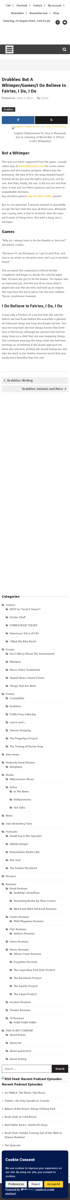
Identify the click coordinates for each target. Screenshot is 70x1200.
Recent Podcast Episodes (22, 1084)
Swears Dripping (20, 730)
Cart (8, 5)
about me (16, 1043)
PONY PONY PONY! (25, 1022)
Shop (56, 13)
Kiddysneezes (22, 799)
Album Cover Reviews (27, 954)
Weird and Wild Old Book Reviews (35, 909)
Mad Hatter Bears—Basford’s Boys (26, 1125)
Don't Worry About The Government (32, 654)
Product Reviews (20, 1002)
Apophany (16, 767)
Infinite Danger (19, 844)
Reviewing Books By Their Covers (35, 901)
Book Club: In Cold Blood (20, 1117)
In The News (21, 791)
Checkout (21, 5)
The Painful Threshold (23, 868)
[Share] (18, 120)
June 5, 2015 (25, 98)
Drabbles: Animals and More (42, 389)
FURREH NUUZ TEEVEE (24, 625)
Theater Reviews (20, 1010)
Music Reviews (19, 949)
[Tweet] (51, 120)
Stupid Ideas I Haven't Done (27, 678)
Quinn (44, 98)
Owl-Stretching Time (19, 823)
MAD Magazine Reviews (29, 921)
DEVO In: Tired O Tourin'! (25, 609)
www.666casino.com (32, 166)
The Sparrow (12, 1145)
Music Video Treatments (25, 670)
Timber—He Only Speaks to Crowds (26, 1101)
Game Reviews (19, 941)
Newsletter (17, 13)
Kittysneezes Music (22, 779)
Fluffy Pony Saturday (23, 714)
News (9, 815)
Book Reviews (18, 888)
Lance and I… (18, 722)
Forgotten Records (25, 962)
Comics (10, 605)
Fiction (10, 694)
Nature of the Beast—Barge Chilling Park (29, 1109)
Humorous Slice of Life (24, 633)
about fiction (18, 1035)
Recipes (11, 876)
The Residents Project (27, 978)
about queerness (20, 1051)
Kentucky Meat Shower (20, 762)
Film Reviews (18, 929)
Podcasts (11, 832)
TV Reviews (17, 1018)
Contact (37, 5)
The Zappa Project (25, 994)
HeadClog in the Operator (26, 836)
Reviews (11, 884)
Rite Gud (15, 860)
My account (54, 5)
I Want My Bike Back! (23, 641)
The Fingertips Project (24, 738)
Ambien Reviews (24, 933)
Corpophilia (17, 698)
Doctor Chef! (17, 617)
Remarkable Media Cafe (25, 852)
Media (9, 775)
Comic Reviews (19, 917)
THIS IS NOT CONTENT (19, 1030)
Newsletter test (38, 13)
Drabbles (8, 109)
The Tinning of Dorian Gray (26, 746)
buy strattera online (40, 196)
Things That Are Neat (23, 686)
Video (13, 787)
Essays (10, 649)
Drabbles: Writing (20, 380)
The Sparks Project (26, 986)
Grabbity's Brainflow (26, 893)
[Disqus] (35, 446)
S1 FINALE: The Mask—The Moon (24, 1093)
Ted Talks (19, 807)
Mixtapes (15, 662)
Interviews (12, 754)
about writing (18, 1059)
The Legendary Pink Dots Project (34, 970)
